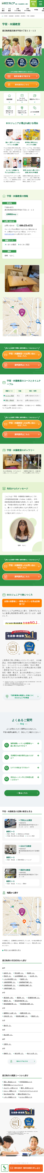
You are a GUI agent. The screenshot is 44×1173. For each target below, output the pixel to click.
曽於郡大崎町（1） (22, 1016)
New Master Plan (9, 1094)
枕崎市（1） (7, 1053)
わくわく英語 (25, 244)
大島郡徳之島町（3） (25, 985)
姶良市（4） (7, 973)
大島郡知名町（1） (10, 985)
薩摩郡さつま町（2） (10, 1013)
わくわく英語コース (25, 1097)
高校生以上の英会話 (24, 834)
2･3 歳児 (3, 9)
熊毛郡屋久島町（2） (27, 1004)
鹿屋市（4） (21, 998)
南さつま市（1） (32, 1053)
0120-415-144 (9, 234)
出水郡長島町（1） (21, 976)
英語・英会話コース (10, 1082)
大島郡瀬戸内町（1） (25, 982)
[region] (22, 10)
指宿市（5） (24, 979)
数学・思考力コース (27, 1088)
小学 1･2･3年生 (18, 9)
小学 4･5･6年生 (27, 9)
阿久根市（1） (19, 973)
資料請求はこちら (22, 365)
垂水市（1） (7, 1025)
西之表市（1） (8, 1035)
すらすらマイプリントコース (28, 1091)
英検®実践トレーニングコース (13, 1085)
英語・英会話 (9, 400)
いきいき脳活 (12, 244)
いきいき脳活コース (10, 1097)
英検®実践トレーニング (25, 859)
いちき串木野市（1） (10, 979)
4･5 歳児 (9, 9)
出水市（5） (34, 976)
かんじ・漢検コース (10, 1091)
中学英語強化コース (25, 1082)
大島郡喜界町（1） (10, 982)
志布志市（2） (8, 1016)
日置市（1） (7, 1044)
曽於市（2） (35, 1016)
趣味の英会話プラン (24, 1094)
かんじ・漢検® (23, 883)
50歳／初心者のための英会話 (16, 836)
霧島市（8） (7, 1001)
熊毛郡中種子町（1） (21, 1001)
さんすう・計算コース (11, 1088)
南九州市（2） (19, 1053)
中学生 (36, 9)
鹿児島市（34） (9, 998)
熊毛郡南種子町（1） (10, 1004)
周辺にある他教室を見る (12, 950)
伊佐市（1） (7, 976)
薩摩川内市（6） (25, 1013)
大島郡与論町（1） (10, 988)
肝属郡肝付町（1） (34, 998)
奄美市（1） (31, 973)
